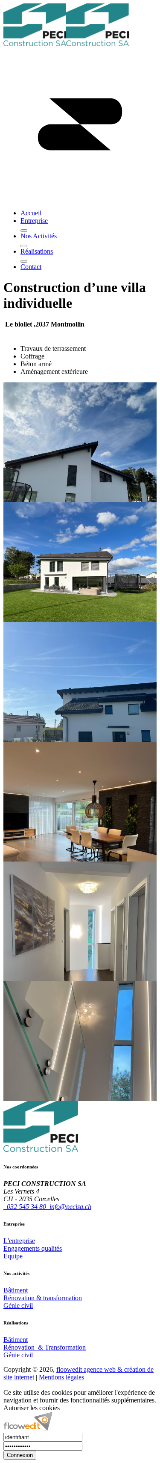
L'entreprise (19, 1240)
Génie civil (18, 1305)
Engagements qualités (32, 1248)
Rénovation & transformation (42, 1297)
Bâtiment (15, 1290)
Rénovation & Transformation (44, 1347)
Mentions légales (61, 1377)
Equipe (13, 1256)
